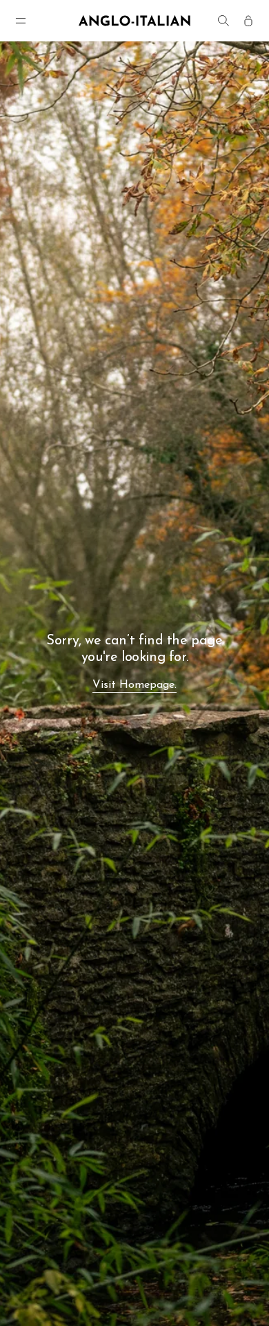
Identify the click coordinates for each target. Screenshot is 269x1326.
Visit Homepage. (134, 685)
